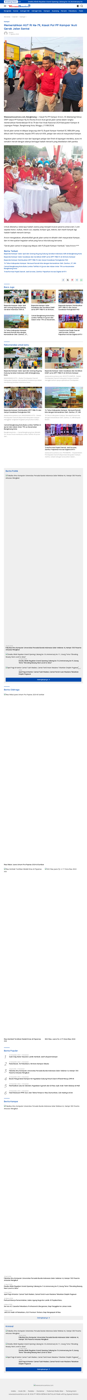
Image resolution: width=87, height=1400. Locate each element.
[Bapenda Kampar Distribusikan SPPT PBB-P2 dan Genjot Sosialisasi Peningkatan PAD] (70, 296)
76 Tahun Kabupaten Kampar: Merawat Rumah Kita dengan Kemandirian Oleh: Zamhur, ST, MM (40, 263)
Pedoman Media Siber (55, 1391)
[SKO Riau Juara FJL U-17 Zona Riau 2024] (64, 952)
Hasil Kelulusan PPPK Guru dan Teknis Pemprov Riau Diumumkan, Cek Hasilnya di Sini (41, 1093)
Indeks (13, 1391)
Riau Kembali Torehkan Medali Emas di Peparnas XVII (22, 1040)
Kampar (7, 22)
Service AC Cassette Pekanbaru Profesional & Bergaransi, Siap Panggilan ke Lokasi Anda (37, 1306)
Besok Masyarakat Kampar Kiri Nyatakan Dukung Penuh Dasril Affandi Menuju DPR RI (41, 1079)
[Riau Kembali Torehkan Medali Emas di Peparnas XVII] (23, 952)
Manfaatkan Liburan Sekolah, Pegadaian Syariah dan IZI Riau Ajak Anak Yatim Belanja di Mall (44, 1086)
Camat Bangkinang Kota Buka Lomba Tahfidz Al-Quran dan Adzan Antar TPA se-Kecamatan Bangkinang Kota (39, 267)
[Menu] (5, 6)
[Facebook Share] (63, 280)
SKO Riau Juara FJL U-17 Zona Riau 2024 (60, 1039)
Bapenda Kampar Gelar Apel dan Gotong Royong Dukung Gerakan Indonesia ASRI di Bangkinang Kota (43, 254)
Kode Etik (22, 1391)
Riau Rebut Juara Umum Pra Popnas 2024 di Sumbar (24, 865)
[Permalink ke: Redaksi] (6, 33)
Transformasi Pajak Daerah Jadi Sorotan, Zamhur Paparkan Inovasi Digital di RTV (35, 272)
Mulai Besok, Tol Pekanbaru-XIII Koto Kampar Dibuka (29, 1064)
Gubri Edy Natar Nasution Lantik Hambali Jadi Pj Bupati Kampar (33, 1057)
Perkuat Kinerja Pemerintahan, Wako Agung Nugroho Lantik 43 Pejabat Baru (33, 1300)
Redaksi (11, 32)
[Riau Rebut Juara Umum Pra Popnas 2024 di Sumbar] (43, 777)
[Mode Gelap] (78, 6)
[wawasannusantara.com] (19, 6)
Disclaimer (40, 1391)
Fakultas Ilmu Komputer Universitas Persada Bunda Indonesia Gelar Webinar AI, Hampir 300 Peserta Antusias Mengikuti (43, 649)
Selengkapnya (42, 680)
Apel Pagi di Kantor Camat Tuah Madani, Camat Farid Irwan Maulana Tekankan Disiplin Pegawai (49, 673)
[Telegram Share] (77, 280)
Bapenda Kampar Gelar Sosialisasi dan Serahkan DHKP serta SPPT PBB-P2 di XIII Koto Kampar (39, 257)
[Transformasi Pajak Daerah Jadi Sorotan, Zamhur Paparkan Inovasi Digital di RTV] (70, 321)
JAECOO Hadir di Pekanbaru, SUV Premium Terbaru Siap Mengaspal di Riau (32, 1312)
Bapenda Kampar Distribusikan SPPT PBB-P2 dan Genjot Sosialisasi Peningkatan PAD (36, 260)
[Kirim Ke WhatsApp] (81, 280)
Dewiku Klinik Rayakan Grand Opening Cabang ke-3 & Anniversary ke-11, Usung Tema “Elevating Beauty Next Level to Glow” (49, 662)
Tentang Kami (71, 1391)
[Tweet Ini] (67, 280)
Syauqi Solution (72, 1394)
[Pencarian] (81, 6)
